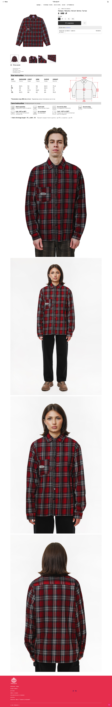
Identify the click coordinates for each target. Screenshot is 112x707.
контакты (12, 697)
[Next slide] (53, 30)
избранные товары (14, 686)
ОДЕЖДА (38, 5)
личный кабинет (14, 688)
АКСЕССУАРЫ (57, 5)
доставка (12, 690)
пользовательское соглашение (17, 695)
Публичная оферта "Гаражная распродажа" (20, 699)
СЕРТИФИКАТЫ (70, 5)
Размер (60, 16)
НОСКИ (63, 5)
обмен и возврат (14, 692)
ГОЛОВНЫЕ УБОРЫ (47, 5)
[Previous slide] (12, 30)
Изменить (68, 27)
